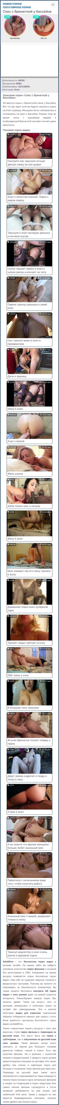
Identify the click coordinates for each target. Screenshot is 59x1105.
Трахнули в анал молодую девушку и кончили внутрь (29, 234)
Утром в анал (16, 811)
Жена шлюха (15, 473)
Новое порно (12, 3)
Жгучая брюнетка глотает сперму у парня (29, 742)
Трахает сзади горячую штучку (26, 642)
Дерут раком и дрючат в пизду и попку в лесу (27, 778)
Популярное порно (17, 7)
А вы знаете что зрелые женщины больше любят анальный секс (28, 846)
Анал (17, 89)
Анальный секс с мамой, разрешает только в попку (29, 918)
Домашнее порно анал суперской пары (28, 609)
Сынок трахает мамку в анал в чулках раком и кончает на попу (27, 270)
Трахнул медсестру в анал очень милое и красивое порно (27, 954)
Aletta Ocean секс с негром (24, 506)
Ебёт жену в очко (18, 675)
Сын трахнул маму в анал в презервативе (24, 342)
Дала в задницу (17, 376)
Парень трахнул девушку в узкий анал (27, 306)
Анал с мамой (16, 441)
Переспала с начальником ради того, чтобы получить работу (27, 882)
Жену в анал (15, 538)
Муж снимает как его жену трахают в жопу (29, 573)
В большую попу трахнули (23, 707)
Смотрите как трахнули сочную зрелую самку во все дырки (26, 163)
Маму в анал (15, 408)
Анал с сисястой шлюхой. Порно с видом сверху (28, 198)
